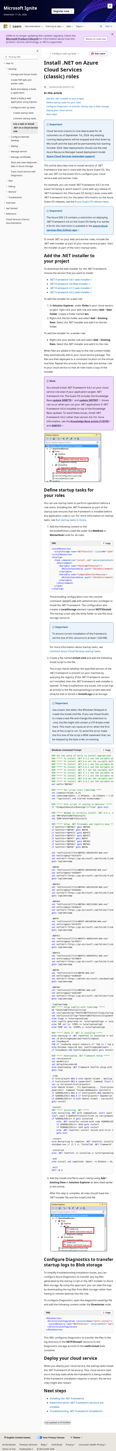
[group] (82, 569)
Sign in (108, 26)
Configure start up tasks (64, 53)
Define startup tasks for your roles (63, 102)
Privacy (69, 1444)
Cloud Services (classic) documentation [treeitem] (17, 221)
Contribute (56, 1444)
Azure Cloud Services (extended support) (71, 156)
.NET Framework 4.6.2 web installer (70, 292)
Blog (43, 1444)
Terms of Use (9, 1449)
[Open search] (101, 26)
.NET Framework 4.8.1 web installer (70, 279)
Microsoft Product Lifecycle (22, 39)
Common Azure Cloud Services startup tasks (75, 651)
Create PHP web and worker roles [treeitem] (21, 81)
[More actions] (111, 53)
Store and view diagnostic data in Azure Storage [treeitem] (24, 164)
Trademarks (25, 1449)
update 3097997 (88, 400)
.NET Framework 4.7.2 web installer (70, 288)
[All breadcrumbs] (46, 53)
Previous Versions (28, 1444)
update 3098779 (62, 400)
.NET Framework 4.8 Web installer (69, 284)
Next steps (51, 114)
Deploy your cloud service (59, 110)
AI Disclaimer (9, 1444)
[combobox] (21, 57)
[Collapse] (37, 50)
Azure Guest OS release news (91, 201)
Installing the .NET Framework (67, 1398)
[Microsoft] (6, 26)
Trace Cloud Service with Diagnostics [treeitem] (23, 173)
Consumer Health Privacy (91, 1444)
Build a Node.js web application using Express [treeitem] (24, 100)
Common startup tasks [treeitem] (24, 118)
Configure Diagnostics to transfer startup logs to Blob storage (77, 106)
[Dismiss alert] (110, 6)
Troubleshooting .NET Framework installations (76, 1411)
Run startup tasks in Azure (71, 520)
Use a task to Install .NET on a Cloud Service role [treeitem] (25, 127)
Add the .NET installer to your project (65, 98)
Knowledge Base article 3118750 (89, 421)
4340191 (56, 425)
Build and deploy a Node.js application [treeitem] (24, 91)
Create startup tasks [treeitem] (23, 112)
